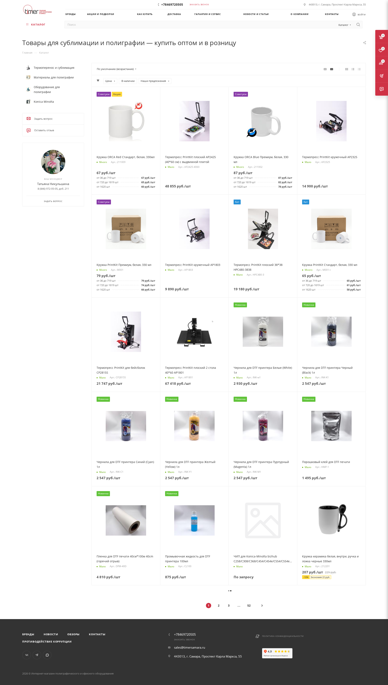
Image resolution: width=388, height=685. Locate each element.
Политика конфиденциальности (283, 636)
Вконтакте (26, 655)
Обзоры (73, 634)
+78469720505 (172, 4)
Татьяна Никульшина (53, 184)
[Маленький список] (325, 69)
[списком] (353, 69)
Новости (51, 634)
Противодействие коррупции (47, 641)
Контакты (97, 634)
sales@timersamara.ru (189, 647)
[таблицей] (359, 69)
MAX (47, 655)
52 (249, 605)
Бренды (28, 634)
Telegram (37, 655)
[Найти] (358, 24)
